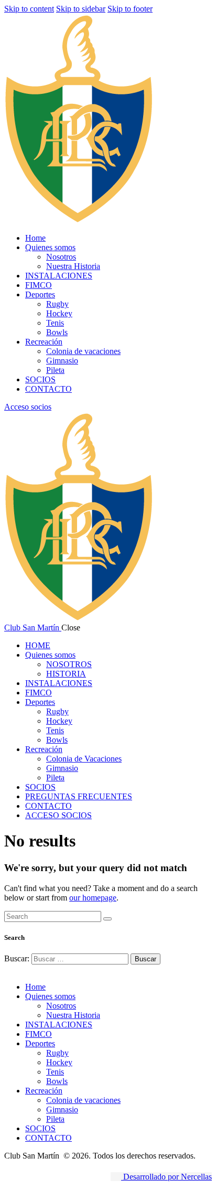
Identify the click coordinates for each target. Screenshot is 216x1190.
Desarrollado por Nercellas (166, 1176)
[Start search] (107, 918)
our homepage (92, 897)
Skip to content (29, 8)
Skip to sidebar (80, 8)
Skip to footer (130, 8)
